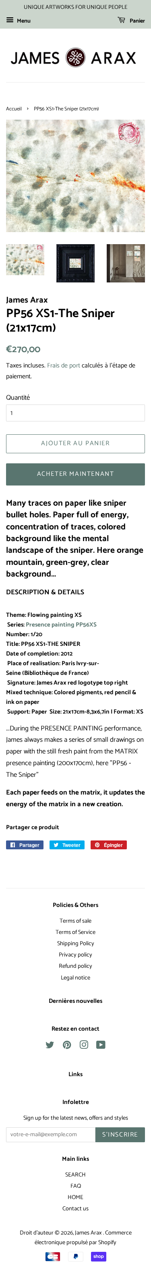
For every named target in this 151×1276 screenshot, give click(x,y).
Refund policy (75, 966)
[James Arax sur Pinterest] (66, 1047)
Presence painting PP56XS (61, 625)
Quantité (18, 397)
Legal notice (75, 978)
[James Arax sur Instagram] (83, 1047)
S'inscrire (120, 1134)
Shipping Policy (75, 943)
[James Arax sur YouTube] (100, 1047)
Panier (136, 21)
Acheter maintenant (75, 474)
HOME (75, 1197)
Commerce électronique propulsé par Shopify (83, 1238)
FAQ (75, 1186)
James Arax (89, 1233)
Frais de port (63, 365)
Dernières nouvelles (75, 1001)
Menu (23, 21)
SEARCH (75, 1175)
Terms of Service (75, 932)
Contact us (75, 1209)
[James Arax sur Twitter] (50, 1047)
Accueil (14, 109)
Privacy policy (75, 955)
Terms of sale (75, 921)
